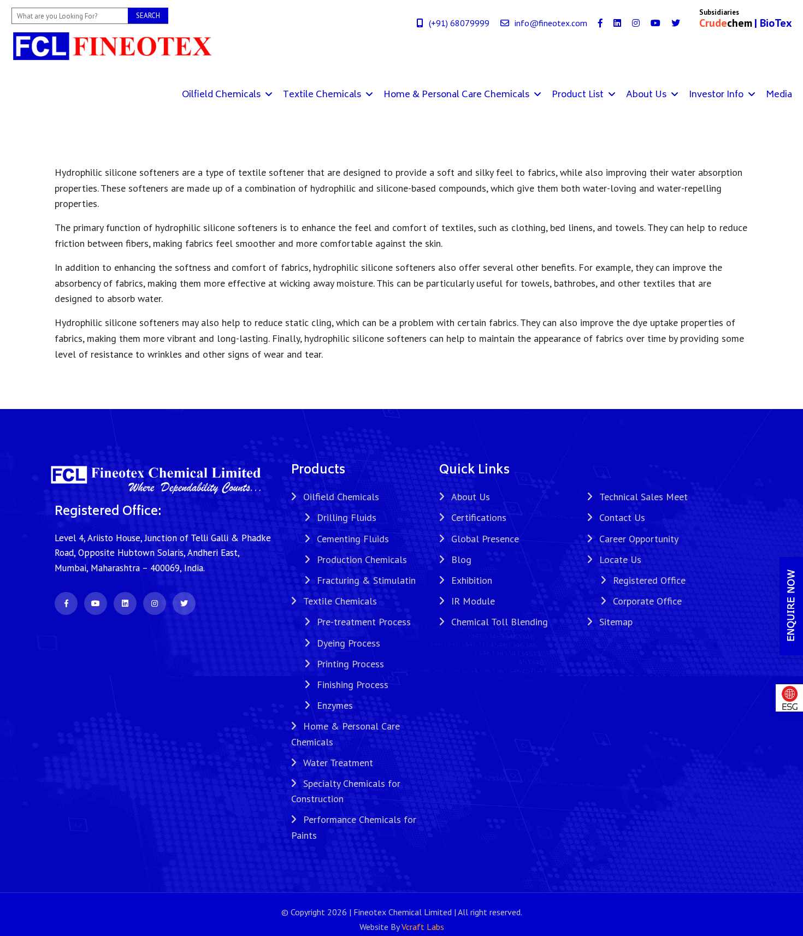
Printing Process (350, 663)
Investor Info (717, 95)
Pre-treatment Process (364, 621)
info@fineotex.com (551, 22)
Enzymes (335, 705)
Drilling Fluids (346, 517)
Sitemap (616, 621)
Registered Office (649, 580)
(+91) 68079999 (459, 22)
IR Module (473, 601)
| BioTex (773, 23)
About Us (647, 95)
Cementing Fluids (353, 538)
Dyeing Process (348, 643)
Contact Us (622, 517)
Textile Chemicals (323, 95)
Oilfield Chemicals (222, 95)
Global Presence (485, 538)
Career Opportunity (638, 538)
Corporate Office (647, 601)
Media (779, 95)
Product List (579, 95)
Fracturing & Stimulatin (366, 580)
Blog (461, 559)
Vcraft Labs (423, 926)
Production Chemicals (362, 559)
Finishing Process (352, 684)
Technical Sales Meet (643, 496)
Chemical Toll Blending (499, 621)
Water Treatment (338, 762)
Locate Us (620, 559)
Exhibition (471, 580)
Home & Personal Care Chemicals (457, 95)
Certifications (478, 517)
